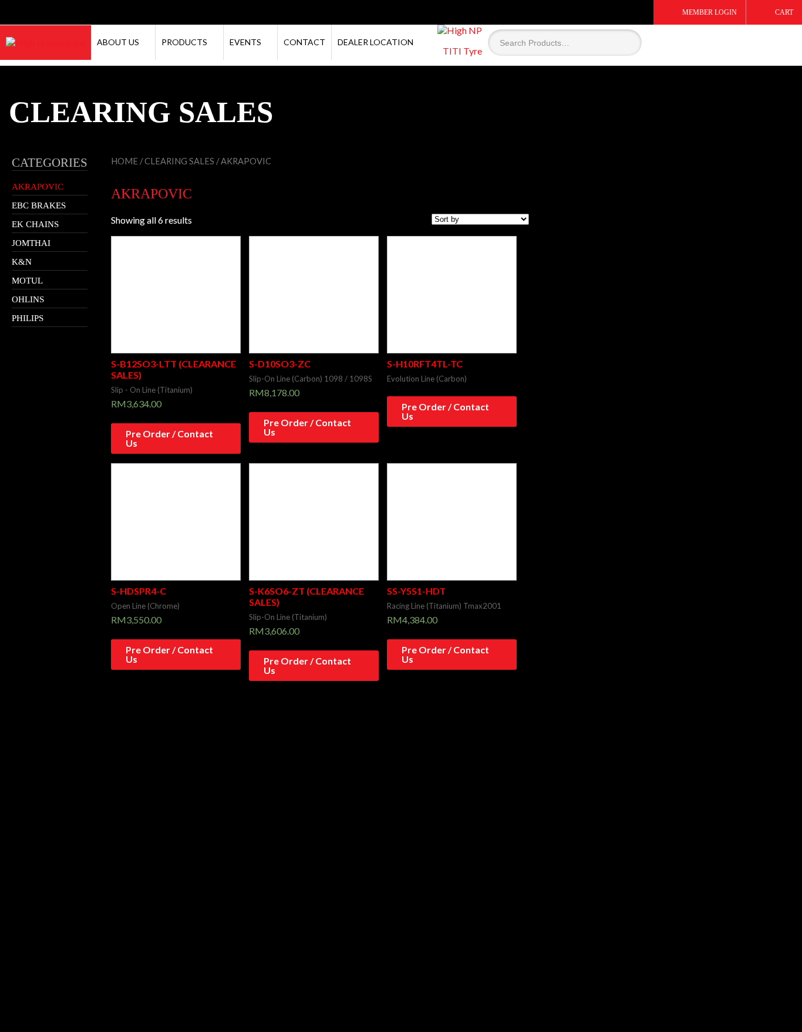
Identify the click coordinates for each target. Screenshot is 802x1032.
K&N (22, 262)
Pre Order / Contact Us (169, 438)
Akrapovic (37, 186)
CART (784, 12)
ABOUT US (118, 42)
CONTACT (304, 42)
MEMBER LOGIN (709, 12)
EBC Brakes (39, 205)
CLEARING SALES (179, 161)
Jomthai (31, 243)
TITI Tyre (462, 50)
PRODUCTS (184, 42)
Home (124, 161)
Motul (27, 280)
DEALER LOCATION (375, 42)
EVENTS (245, 42)
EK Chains (35, 224)
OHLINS (28, 299)
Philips (27, 318)
